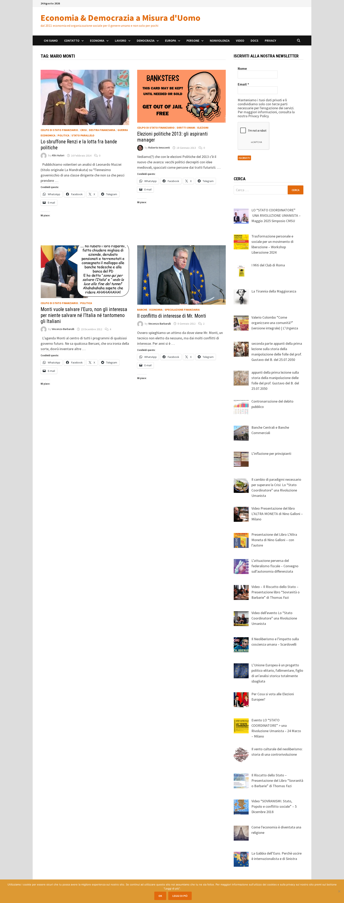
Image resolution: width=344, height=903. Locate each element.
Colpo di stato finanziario (59, 130)
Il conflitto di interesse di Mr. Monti (171, 316)
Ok (160, 896)
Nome (242, 69)
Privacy (270, 40)
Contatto (71, 40)
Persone (193, 40)
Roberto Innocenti (159, 148)
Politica (63, 135)
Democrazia (145, 40)
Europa (170, 40)
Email (243, 84)
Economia (97, 40)
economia (155, 309)
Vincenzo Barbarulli (63, 329)
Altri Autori (58, 155)
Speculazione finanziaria (182, 309)
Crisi (83, 130)
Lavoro (120, 40)
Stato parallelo (82, 135)
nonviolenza (220, 40)
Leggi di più (180, 896)
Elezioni (202, 127)
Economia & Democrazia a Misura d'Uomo (120, 17)
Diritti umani (186, 127)
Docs (254, 40)
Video (240, 40)
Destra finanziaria (102, 130)
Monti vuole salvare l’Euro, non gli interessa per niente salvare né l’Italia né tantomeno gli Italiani (84, 315)
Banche (142, 309)
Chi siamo (51, 40)
